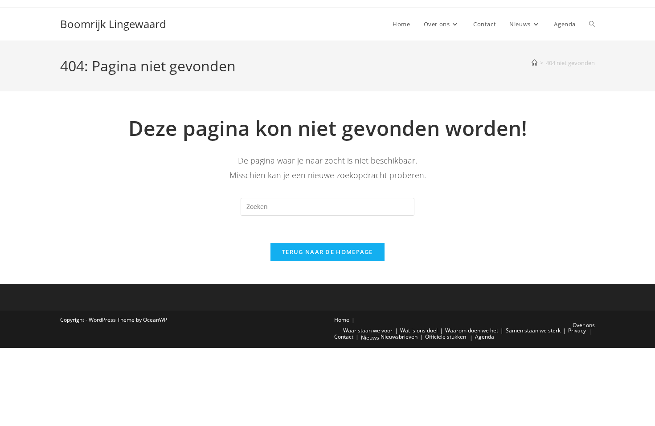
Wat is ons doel (419, 330)
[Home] (534, 63)
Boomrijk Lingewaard (113, 23)
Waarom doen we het (471, 330)
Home (341, 320)
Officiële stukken (445, 336)
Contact (343, 336)
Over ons (584, 325)
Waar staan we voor (368, 330)
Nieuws (370, 337)
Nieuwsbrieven (399, 336)
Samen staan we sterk (533, 330)
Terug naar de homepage (327, 252)
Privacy (577, 330)
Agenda (484, 336)
